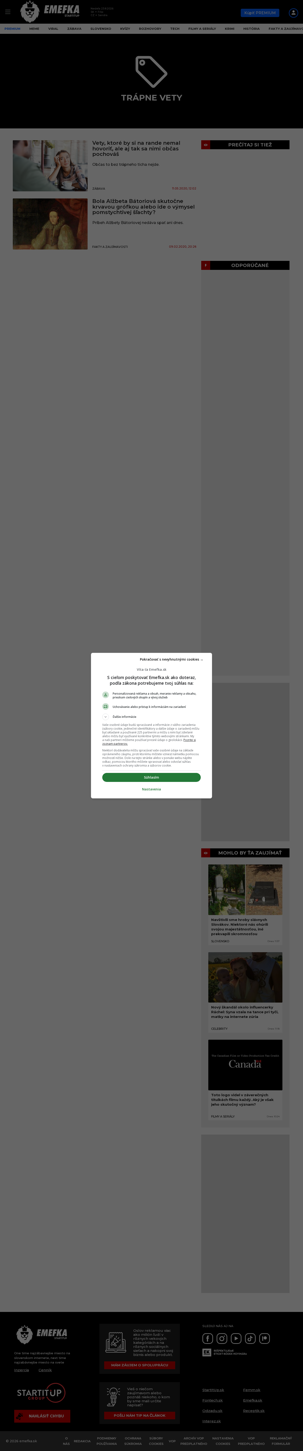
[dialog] (151, 725)
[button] (151, 717)
